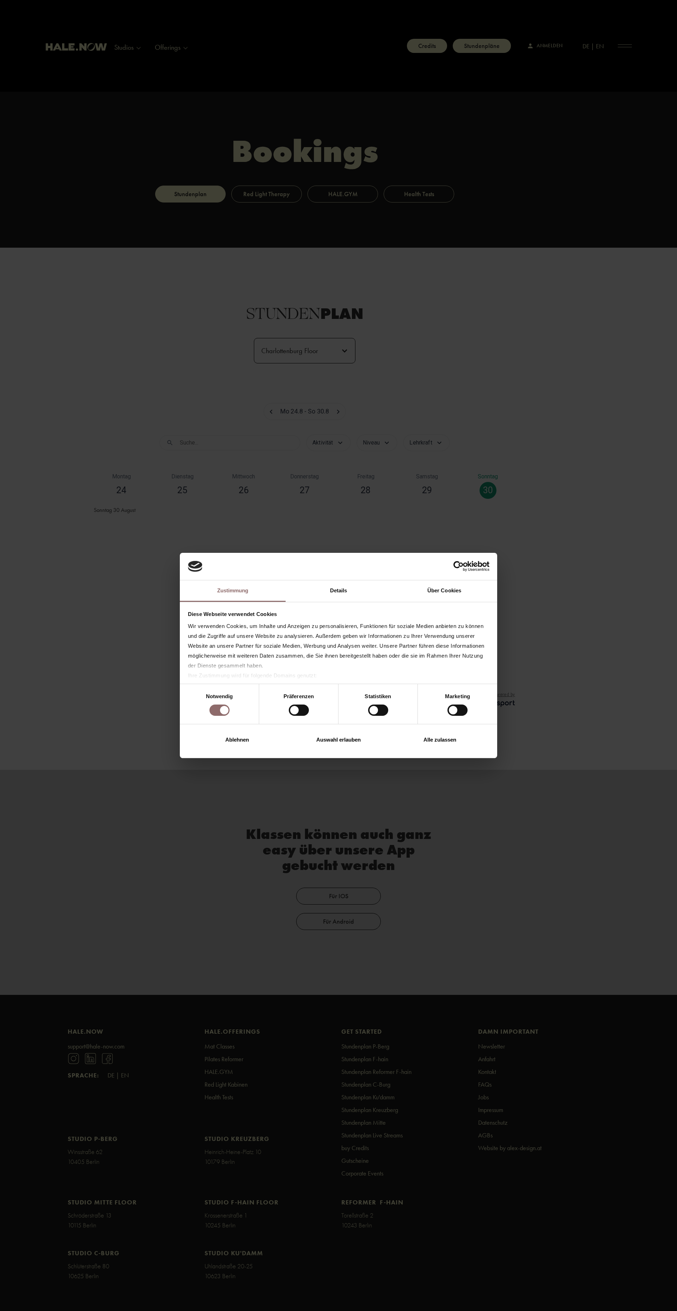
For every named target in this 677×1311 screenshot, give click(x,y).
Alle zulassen (439, 740)
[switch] (299, 710)
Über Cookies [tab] (444, 590)
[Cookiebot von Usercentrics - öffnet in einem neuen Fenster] (458, 566)
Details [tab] (338, 590)
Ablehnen (237, 740)
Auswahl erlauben (338, 740)
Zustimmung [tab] (233, 590)
